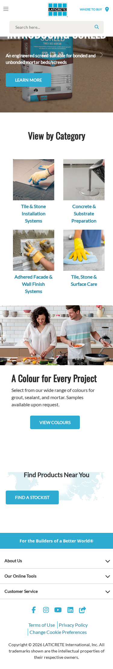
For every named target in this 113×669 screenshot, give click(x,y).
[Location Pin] (107, 9)
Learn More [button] (28, 79)
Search (97, 27)
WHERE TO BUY (91, 9)
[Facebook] (34, 610)
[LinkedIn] (70, 610)
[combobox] (58, 27)
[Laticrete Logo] (49, 9)
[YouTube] (58, 610)
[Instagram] (46, 610)
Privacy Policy (73, 625)
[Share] (82, 610)
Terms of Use (41, 625)
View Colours (55, 422)
